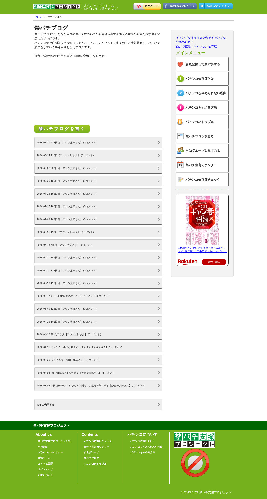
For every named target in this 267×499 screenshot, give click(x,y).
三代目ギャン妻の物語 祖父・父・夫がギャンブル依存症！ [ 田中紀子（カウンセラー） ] (202, 251)
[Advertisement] (98, 92)
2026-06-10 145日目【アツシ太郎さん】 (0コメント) (66, 257)
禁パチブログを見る (200, 136)
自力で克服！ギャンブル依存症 (196, 46)
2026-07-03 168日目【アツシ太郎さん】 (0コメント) (66, 219)
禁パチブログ (91, 458)
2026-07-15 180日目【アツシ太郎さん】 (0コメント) (66, 206)
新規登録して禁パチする (203, 64)
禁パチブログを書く (62, 128)
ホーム (38, 17)
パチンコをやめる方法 (201, 107)
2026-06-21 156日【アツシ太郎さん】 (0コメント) (65, 232)
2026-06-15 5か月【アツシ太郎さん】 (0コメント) (65, 244)
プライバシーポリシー (50, 452)
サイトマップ (45, 469)
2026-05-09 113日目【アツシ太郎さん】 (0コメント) (66, 308)
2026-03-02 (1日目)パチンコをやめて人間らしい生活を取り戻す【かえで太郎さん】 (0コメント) (91, 385)
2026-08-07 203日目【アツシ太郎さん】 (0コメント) (66, 168)
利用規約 (43, 446)
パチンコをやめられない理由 (206, 93)
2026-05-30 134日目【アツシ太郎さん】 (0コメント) (66, 270)
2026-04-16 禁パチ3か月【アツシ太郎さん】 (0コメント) (69, 334)
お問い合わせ (45, 475)
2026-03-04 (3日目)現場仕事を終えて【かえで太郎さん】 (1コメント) (76, 372)
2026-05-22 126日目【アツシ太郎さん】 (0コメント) (66, 283)
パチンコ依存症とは (200, 78)
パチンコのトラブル (200, 122)
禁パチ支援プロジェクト (56, 8)
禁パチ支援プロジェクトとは (54, 441)
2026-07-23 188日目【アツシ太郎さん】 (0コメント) (66, 193)
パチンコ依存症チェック (203, 179)
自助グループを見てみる (203, 150)
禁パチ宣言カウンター (201, 165)
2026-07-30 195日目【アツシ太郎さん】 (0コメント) (66, 181)
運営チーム (44, 458)
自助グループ (91, 452)
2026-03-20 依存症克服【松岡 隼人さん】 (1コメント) (68, 359)
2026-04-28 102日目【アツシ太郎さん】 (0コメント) (66, 321)
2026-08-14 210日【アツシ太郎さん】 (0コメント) (65, 155)
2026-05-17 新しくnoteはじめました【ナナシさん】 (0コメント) (73, 296)
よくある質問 (45, 463)
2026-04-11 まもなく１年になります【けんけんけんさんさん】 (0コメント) (79, 347)
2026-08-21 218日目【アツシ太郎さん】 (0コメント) (66, 142)
